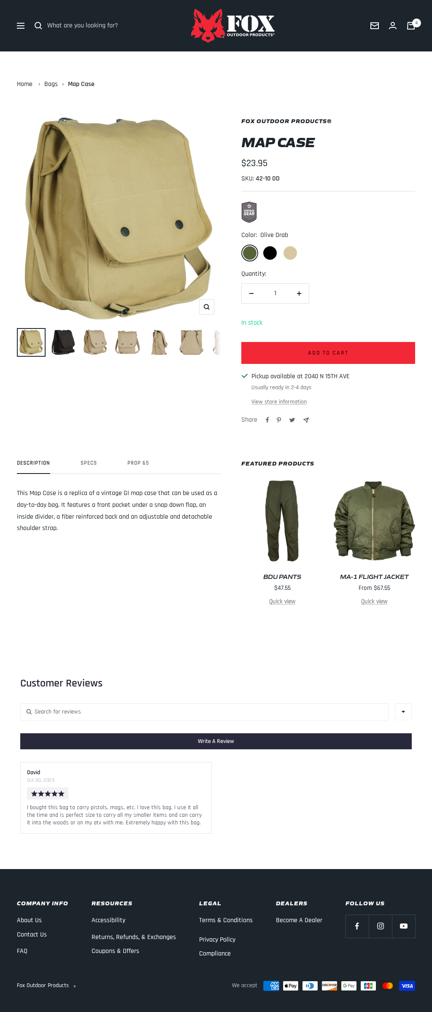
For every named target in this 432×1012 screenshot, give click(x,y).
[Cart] (411, 26)
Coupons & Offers (115, 951)
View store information (279, 402)
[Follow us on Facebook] (357, 926)
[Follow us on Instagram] (380, 926)
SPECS (89, 463)
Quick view (282, 602)
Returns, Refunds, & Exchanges (134, 937)
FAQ (22, 951)
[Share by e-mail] (306, 420)
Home (24, 84)
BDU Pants (282, 576)
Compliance (215, 953)
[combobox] (403, 711)
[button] (216, 741)
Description (33, 463)
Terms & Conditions (226, 920)
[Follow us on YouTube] (403, 926)
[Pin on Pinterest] (279, 420)
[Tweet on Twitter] (292, 420)
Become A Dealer (299, 920)
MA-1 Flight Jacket (374, 576)
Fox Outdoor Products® (286, 120)
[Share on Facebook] (267, 420)
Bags (51, 84)
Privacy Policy (217, 939)
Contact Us (32, 934)
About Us (29, 920)
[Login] (393, 26)
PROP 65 (138, 463)
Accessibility (108, 920)
